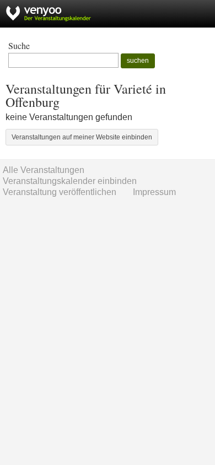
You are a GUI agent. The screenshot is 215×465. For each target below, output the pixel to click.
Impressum (154, 192)
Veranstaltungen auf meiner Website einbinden (82, 137)
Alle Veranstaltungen (43, 170)
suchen (138, 60)
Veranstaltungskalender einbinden (70, 181)
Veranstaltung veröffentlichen (59, 192)
